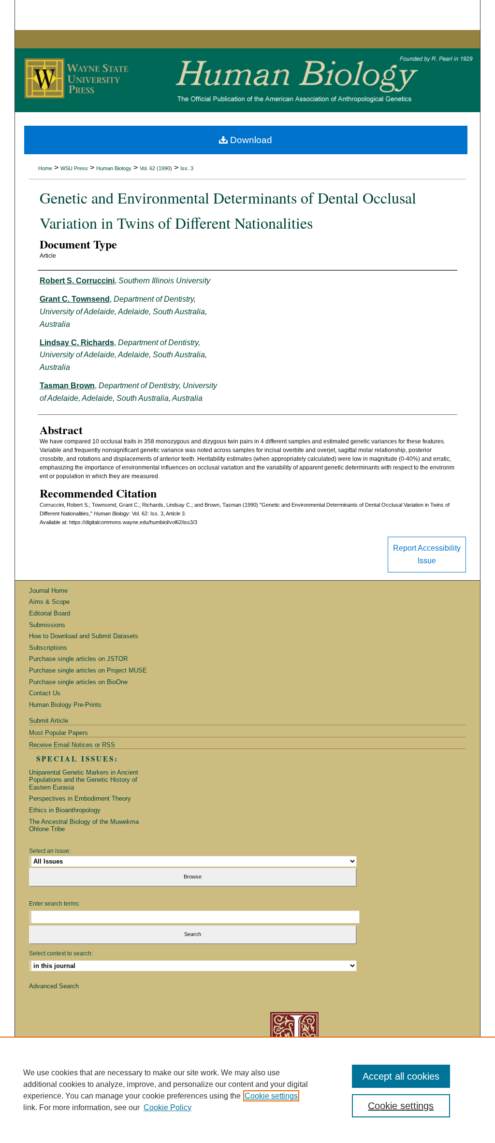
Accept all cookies (401, 1076)
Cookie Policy (167, 1107)
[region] (247, 1090)
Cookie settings (271, 1096)
